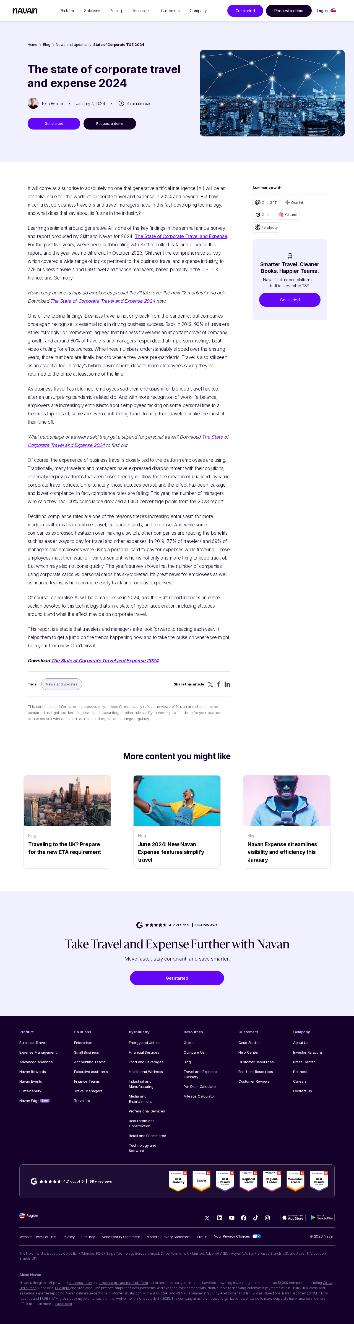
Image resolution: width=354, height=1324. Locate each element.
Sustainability (30, 1091)
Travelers (82, 1100)
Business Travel (32, 1042)
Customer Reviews (254, 1081)
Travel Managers (88, 1091)
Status (202, 1237)
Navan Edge (33, 1100)
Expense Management (37, 1052)
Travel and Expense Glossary (200, 1074)
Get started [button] (245, 10)
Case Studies (249, 1042)
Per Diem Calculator (200, 1086)
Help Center (248, 1052)
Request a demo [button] (288, 10)
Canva (327, 1283)
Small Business (86, 1052)
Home (32, 44)
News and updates (71, 44)
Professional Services (147, 1111)
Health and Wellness (146, 1071)
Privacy (69, 1237)
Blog (46, 44)
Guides (189, 1042)
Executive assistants (91, 1071)
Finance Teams (87, 1081)
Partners (300, 1071)
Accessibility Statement (120, 1237)
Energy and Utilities (144, 1042)
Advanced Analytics (36, 1062)
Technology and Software (142, 1148)
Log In (322, 10)
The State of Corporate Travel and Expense (181, 236)
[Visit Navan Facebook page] (243, 1218)
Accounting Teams (90, 1062)
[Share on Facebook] (218, 684)
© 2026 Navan (322, 1236)
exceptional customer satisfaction (116, 1293)
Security (88, 1237)
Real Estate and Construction (142, 1123)
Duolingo (62, 1288)
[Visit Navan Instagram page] (267, 1218)
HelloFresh (28, 1288)
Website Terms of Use (37, 1237)
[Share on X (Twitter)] (210, 684)
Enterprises (83, 1042)
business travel (80, 1283)
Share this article (189, 684)
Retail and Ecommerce (147, 1135)
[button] (290, 300)
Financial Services (144, 1052)
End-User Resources (255, 1071)
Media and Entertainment (140, 1099)
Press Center (304, 1062)
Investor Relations (307, 1052)
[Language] (333, 10)
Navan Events (30, 1081)
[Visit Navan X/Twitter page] (208, 1218)
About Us (300, 1042)
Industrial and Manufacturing (141, 1084)
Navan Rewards (32, 1071)
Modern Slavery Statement (169, 1237)
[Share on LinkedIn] (227, 684)
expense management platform (123, 1283)
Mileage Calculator (199, 1096)
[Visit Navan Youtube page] (231, 1218)
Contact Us (302, 1091)
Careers (300, 1081)
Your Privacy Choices (232, 1236)
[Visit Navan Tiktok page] (255, 1218)
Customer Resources (256, 1062)
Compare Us (194, 1052)
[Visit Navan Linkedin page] (220, 1218)
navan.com (63, 1304)
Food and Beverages (146, 1062)
